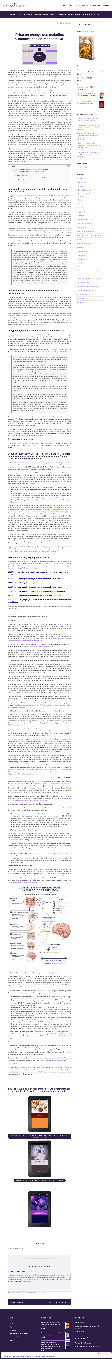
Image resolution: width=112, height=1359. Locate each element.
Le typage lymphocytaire (16, 335)
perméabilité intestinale (52, 541)
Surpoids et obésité (84, 282)
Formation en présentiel (85, 208)
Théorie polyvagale (84, 294)
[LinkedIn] (83, 167)
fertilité (80, 200)
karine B (12, 1292)
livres (80, 239)
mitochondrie (82, 255)
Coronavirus (82, 182)
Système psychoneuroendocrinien (88, 286)
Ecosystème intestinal (85, 190)
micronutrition (82, 251)
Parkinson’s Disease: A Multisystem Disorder (38, 646)
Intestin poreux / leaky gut (86, 231)
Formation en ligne (84, 204)
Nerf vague (81, 259)
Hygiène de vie (83, 212)
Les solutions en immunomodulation (89, 235)
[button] (98, 14)
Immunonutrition (83, 219)
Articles (23, 1292)
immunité (27, 1292)
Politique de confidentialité (83, 1343)
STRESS (81, 275)
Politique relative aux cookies (48, 1356)
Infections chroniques (84, 223)
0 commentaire (41, 1292)
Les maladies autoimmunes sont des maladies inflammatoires (27, 171)
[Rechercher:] (90, 24)
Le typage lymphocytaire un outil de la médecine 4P (24, 173)
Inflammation (33, 1292)
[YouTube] (86, 167)
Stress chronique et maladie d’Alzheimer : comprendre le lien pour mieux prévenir (89, 145)
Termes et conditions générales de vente (87, 1346)
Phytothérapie (82, 267)
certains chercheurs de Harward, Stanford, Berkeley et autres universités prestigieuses (41, 463)
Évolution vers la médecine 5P (20, 175)
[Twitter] (80, 167)
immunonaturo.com (33, 1279)
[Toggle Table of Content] (68, 166)
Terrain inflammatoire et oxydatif (88, 290)
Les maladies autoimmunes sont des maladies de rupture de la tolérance (30, 169)
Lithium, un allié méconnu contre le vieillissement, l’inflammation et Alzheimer (89, 135)
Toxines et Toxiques (84, 298)
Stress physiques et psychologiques (89, 279)
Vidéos (80, 302)
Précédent (60, 23)
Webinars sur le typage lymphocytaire (20, 182)
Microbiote (81, 247)
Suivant (67, 23)
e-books (80, 186)
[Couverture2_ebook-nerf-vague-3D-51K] (40, 1139)
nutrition (80, 263)
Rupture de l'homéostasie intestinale (89, 271)
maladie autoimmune (84, 243)
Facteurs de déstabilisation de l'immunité (87, 195)
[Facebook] (78, 167)
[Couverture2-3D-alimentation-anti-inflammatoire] (40, 1095)
